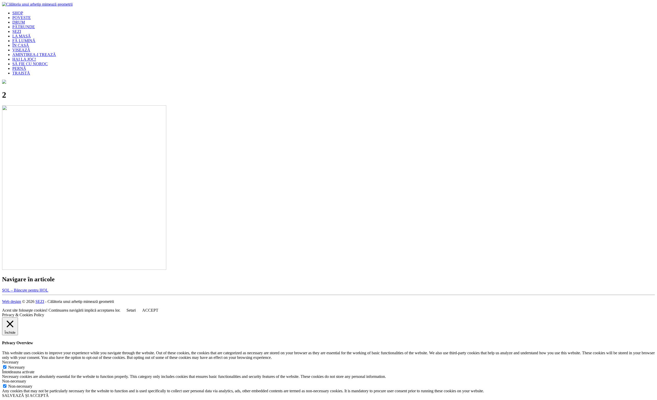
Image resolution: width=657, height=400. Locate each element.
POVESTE (21, 17)
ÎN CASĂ (20, 45)
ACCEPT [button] (150, 310)
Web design (11, 301)
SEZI (39, 301)
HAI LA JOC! (24, 59)
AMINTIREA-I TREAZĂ (34, 54)
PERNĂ (19, 68)
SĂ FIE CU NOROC (30, 64)
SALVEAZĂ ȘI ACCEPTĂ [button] (25, 395)
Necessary (16, 367)
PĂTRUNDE (23, 27)
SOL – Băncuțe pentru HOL (25, 290)
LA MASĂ (21, 36)
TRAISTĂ (21, 73)
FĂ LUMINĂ (23, 41)
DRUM (18, 22)
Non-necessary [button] (14, 381)
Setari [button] (131, 310)
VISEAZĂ (21, 50)
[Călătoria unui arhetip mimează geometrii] (37, 4)
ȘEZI (16, 31)
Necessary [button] (10, 362)
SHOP (17, 13)
